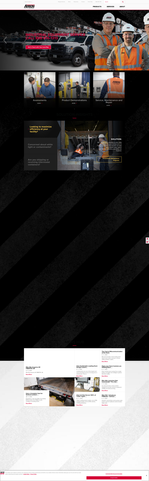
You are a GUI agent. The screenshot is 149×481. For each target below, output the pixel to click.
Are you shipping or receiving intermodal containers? (39, 162)
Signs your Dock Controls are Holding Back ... (111, 366)
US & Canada (28, 1)
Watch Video (32, 45)
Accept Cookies (113, 477)
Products (97, 7)
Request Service (61, 1)
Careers (83, 1)
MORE (39, 103)
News (69, 1)
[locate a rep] (147, 239)
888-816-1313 (98, 1)
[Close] (146, 475)
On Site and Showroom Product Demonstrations (74, 95)
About (122, 7)
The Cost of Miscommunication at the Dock (112, 352)
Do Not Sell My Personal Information (114, 473)
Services (110, 7)
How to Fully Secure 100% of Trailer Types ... (86, 395)
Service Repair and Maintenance (108, 91)
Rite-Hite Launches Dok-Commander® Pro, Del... (110, 381)
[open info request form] (147, 242)
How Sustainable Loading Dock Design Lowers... (86, 366)
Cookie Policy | (26, 474)
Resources (76, 1)
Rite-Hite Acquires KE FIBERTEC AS (33, 367)
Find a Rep (90, 1)
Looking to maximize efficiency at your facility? (41, 129)
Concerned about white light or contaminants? (40, 145)
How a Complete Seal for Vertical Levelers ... (34, 394)
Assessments (40, 91)
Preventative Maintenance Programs (111, 159)
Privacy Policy (33, 474)
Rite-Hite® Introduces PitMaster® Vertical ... (109, 395)
